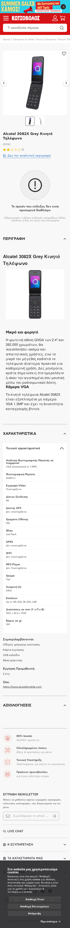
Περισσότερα (49, 921)
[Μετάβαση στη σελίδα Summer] (35, 6)
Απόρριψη (34, 913)
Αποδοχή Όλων (34, 899)
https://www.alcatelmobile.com (22, 687)
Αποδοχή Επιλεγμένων (34, 906)
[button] (35, 238)
